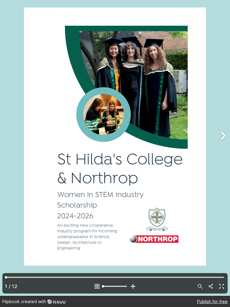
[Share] (211, 286)
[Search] (200, 286)
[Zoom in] (133, 286)
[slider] (115, 286)
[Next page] (223, 148)
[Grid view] (97, 286)
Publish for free (212, 301)
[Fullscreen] (221, 286)
